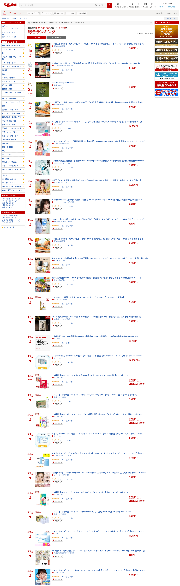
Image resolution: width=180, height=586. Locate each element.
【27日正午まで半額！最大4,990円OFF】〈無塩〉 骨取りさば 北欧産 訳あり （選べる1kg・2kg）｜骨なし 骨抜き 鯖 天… (98, 44)
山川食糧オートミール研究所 (62, 319)
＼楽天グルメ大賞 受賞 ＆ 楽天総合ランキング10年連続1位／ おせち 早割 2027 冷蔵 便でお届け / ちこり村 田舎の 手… (97, 180)
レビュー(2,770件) (66, 304)
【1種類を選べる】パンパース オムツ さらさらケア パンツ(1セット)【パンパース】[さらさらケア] (90, 492)
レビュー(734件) (65, 128)
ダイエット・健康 (8, 32)
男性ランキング (46, 13)
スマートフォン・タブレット (11, 94)
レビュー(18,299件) (66, 226)
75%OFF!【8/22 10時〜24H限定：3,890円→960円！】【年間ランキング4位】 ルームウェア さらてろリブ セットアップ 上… (99, 219)
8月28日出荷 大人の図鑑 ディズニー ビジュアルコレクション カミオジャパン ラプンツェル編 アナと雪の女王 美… (99, 551)
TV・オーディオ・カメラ (11, 102)
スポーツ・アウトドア (10, 136)
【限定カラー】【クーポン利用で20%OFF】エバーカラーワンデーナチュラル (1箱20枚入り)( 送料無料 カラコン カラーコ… (99, 473)
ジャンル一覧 (158, 13)
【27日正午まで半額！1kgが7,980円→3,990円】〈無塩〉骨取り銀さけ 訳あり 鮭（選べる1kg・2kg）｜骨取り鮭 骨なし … (98, 102)
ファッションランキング (11, 222)
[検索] (109, 5)
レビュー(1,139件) (66, 518)
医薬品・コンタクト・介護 (11, 128)
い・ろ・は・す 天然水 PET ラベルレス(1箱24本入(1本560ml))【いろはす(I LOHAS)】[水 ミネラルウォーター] (94, 395)
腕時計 (4, 70)
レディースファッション (11, 45)
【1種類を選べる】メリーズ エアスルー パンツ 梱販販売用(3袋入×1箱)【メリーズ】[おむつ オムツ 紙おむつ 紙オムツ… (98, 414)
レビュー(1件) (65, 343)
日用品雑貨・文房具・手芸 (11, 117)
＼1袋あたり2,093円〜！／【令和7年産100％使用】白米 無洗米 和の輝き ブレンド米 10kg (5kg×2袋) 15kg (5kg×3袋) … (97, 63)
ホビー (4, 151)
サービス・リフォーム (10, 183)
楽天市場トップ (7, 18)
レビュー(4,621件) (66, 187)
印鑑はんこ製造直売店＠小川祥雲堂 (64, 553)
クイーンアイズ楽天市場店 (61, 475)
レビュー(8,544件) (66, 382)
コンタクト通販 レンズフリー (62, 455)
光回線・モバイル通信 (10, 110)
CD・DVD (5, 158)
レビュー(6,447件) (66, 70)
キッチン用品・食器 (9, 121)
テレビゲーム (7, 154)
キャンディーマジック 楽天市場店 (64, 202)
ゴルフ (4, 175)
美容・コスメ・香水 (9, 37)
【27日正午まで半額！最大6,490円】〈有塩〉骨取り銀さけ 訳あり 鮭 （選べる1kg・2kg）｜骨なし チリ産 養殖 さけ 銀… (98, 239)
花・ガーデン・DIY (9, 140)
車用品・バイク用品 (9, 162)
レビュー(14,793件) (66, 148)
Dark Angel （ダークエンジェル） (63, 221)
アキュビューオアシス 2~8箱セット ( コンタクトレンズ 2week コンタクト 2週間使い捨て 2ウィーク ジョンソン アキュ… (98, 434)
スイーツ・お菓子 (8, 78)
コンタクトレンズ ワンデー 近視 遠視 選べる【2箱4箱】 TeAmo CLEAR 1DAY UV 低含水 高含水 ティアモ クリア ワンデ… (99, 141)
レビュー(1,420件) (66, 362)
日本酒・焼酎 (7, 89)
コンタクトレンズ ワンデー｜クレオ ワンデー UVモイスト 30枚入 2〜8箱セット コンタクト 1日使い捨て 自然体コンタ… (98, 570)
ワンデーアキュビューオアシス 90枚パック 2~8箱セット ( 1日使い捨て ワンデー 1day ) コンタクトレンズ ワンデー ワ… (98, 356)
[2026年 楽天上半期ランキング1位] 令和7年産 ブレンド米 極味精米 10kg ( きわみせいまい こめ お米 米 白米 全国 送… (97, 317)
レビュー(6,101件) (66, 323)
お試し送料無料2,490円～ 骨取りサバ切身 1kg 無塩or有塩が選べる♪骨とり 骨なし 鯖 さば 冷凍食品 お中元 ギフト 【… (97, 278)
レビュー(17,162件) (66, 167)
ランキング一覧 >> (171, 18)
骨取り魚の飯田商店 (59, 46)
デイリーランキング (9, 201)
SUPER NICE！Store (59, 260)
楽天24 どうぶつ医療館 (60, 299)
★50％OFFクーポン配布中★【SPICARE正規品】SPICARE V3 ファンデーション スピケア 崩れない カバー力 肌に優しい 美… (101, 258)
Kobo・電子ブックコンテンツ (13, 190)
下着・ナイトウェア (9, 63)
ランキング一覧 (8, 227)
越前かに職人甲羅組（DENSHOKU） (64, 280)
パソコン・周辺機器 (9, 98)
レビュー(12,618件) (66, 577)
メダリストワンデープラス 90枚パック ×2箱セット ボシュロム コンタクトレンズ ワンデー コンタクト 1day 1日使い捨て (98, 453)
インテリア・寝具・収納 (11, 113)
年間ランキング (7, 207)
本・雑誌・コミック (9, 179)
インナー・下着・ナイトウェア (12, 29)
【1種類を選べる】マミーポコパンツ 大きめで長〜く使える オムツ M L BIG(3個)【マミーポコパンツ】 (91, 375)
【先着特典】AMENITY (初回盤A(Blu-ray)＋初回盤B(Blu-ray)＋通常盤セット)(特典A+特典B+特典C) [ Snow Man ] (95, 336)
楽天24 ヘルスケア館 (60, 397)
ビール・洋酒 (7, 85)
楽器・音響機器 (7, 147)
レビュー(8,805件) (66, 499)
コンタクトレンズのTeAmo (61, 143)
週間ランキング (7, 203)
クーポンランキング (9, 218)
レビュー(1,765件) (66, 460)
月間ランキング (7, 205)
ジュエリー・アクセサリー (11, 66)
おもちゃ (5, 26)
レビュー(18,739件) (66, 284)
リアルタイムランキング (11, 199)
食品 (3, 74)
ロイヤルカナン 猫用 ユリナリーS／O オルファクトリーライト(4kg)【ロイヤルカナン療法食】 (88, 297)
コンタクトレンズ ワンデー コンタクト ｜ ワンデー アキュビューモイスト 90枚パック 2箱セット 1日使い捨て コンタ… (98, 531)
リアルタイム (70, 13)
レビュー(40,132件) (66, 479)
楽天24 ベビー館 (58, 377)
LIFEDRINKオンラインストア (62, 163)
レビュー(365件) (65, 440)
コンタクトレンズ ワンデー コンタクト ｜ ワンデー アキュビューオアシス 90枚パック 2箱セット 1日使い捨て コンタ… (98, 122)
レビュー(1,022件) (66, 245)
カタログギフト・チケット (11, 186)
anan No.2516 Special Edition (63, 83)
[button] (125, 5)
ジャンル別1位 (81, 13)
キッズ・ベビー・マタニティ (11, 170)
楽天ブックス (58, 85)
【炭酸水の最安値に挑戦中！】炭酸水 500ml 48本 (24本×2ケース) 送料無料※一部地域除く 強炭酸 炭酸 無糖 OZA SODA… (99, 161)
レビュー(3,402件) (66, 109)
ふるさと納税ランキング (11, 220)
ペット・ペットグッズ (10, 166)
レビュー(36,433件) (66, 50)
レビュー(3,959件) (66, 421)
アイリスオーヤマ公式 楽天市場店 (63, 65)
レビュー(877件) (65, 401)
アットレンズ (58, 124)
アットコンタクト (59, 572)
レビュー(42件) (65, 265)
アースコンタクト (59, 358)
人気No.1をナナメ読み (10, 216)
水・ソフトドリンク (9, 81)
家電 (3, 106)
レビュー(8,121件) (66, 538)
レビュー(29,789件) (66, 206)
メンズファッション (9, 49)
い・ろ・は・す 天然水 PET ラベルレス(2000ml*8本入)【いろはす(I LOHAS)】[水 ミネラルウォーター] (92, 512)
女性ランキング (58, 13)
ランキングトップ (33, 13)
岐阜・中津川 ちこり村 (60, 182)
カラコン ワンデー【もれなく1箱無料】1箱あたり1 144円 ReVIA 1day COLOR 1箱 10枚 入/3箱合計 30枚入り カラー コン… (99, 200)
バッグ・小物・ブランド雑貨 (11, 58)
